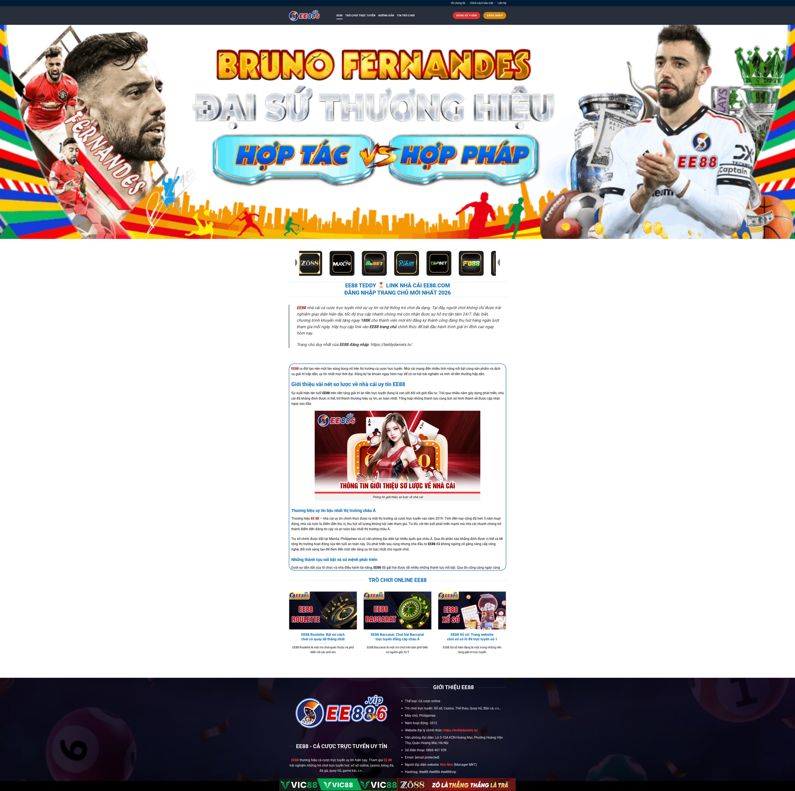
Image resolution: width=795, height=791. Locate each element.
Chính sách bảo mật (481, 3)
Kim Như (446, 765)
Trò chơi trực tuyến (360, 15)
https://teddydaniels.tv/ (460, 730)
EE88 (339, 15)
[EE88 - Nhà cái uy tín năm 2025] (309, 15)
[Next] (507, 628)
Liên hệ (502, 3)
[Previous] (288, 628)
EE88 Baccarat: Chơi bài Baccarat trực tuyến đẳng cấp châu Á (397, 637)
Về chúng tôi (458, 3)
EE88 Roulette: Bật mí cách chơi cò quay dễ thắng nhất (323, 637)
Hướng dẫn (386, 15)
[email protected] (427, 757)
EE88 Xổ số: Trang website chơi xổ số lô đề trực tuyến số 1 (472, 637)
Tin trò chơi (406, 15)
